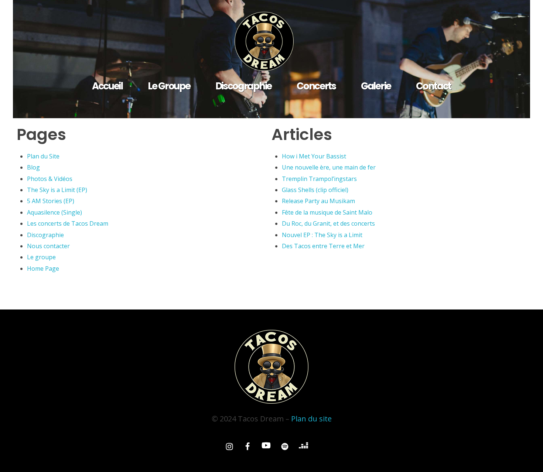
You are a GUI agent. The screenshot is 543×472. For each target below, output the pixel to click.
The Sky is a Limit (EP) (57, 190)
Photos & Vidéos (49, 179)
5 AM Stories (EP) (50, 201)
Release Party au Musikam (318, 201)
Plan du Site (43, 156)
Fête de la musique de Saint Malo (327, 212)
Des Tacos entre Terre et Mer (323, 246)
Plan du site (311, 419)
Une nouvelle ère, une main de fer (329, 167)
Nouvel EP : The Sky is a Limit (322, 235)
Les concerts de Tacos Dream (67, 223)
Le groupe (41, 257)
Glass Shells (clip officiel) (315, 190)
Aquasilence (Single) (54, 212)
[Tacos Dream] (271, 41)
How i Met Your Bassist (314, 156)
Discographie (45, 235)
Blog (33, 167)
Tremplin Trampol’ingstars (319, 179)
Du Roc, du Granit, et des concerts (328, 223)
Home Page (43, 268)
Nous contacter (48, 246)
